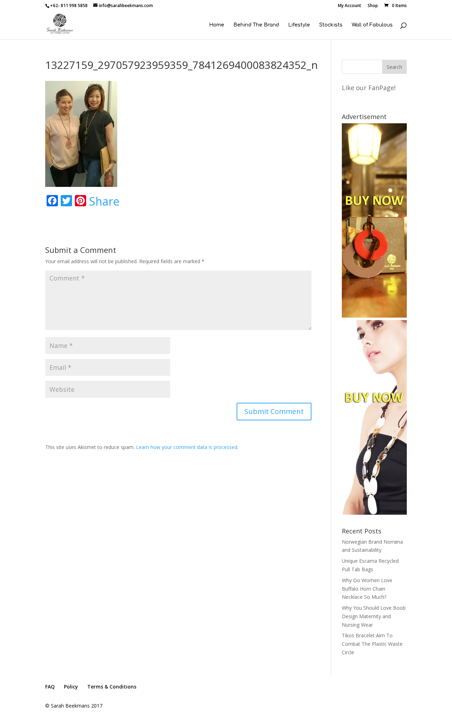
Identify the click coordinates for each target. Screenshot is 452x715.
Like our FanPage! (369, 87)
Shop (373, 6)
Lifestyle (299, 25)
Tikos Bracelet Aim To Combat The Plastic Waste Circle (372, 644)
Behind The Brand (256, 25)
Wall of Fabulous (372, 25)
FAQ (50, 686)
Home (216, 25)
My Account (349, 6)
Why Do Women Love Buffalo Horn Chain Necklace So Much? (367, 589)
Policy (71, 686)
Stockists (331, 25)
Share (104, 201)
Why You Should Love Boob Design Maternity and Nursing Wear (374, 616)
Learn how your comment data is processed (186, 447)
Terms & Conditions (111, 686)
